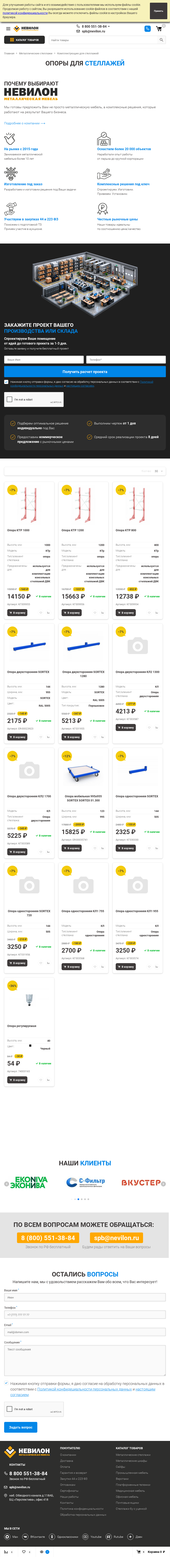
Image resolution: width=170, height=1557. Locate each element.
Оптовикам (67, 1484)
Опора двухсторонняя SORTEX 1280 (83, 674)
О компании (68, 1454)
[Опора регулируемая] (29, 1001)
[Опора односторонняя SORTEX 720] (29, 886)
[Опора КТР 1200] (83, 505)
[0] (159, 29)
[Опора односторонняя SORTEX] (138, 771)
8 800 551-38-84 (94, 26)
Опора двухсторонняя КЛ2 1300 (137, 672)
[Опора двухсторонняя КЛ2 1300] (138, 646)
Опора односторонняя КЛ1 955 (137, 911)
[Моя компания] (29, 1452)
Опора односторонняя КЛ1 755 (83, 911)
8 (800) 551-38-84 (48, 1237)
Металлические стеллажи (133, 1454)
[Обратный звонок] (147, 29)
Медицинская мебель (130, 1490)
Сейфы (120, 1466)
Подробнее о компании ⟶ (24, 123)
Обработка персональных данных (83, 1514)
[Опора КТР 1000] (29, 505)
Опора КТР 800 (126, 530)
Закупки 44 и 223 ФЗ (73, 1478)
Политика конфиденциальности (81, 1508)
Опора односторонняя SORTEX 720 (29, 913)
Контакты (67, 1502)
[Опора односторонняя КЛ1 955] (138, 886)
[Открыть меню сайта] (8, 29)
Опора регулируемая (21, 1026)
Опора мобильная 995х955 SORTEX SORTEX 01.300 (83, 798)
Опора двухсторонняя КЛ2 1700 (29, 796)
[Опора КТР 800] (138, 505)
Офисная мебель (127, 1496)
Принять (158, 10)
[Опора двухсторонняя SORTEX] (29, 646)
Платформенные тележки (133, 1484)
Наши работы (69, 1496)
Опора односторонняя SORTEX (137, 796)
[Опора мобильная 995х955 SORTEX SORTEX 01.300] (83, 771)
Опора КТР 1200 (73, 530)
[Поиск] (161, 40)
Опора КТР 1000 (18, 530)
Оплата (65, 1466)
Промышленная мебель (132, 1472)
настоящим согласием (80, 385)
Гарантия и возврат (73, 1472)
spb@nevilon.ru (93, 31)
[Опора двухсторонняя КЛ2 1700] (29, 771)
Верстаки (122, 1478)
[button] (6, 1183)
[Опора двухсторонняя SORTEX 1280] (83, 646)
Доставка (66, 1460)
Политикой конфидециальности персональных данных (84, 1389)
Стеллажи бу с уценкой (131, 1508)
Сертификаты (69, 1490)
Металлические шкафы (131, 1460)
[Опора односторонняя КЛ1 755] (83, 886)
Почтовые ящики (127, 1502)
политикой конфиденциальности (25, 13)
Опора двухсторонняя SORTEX (28, 672)
